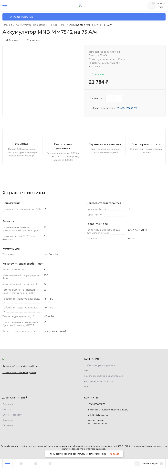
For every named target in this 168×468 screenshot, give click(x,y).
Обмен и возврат (11, 414)
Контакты (7, 420)
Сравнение (34, 40)
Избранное (12, 40)
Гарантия (7, 425)
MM (63, 25)
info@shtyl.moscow (98, 415)
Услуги (87, 386)
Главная (7, 25)
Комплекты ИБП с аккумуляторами (103, 376)
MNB (54, 25)
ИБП (86, 370)
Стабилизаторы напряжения (100, 365)
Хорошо (114, 453)
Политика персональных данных (19, 372)
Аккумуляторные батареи (31, 25)
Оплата (6, 409)
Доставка (7, 404)
